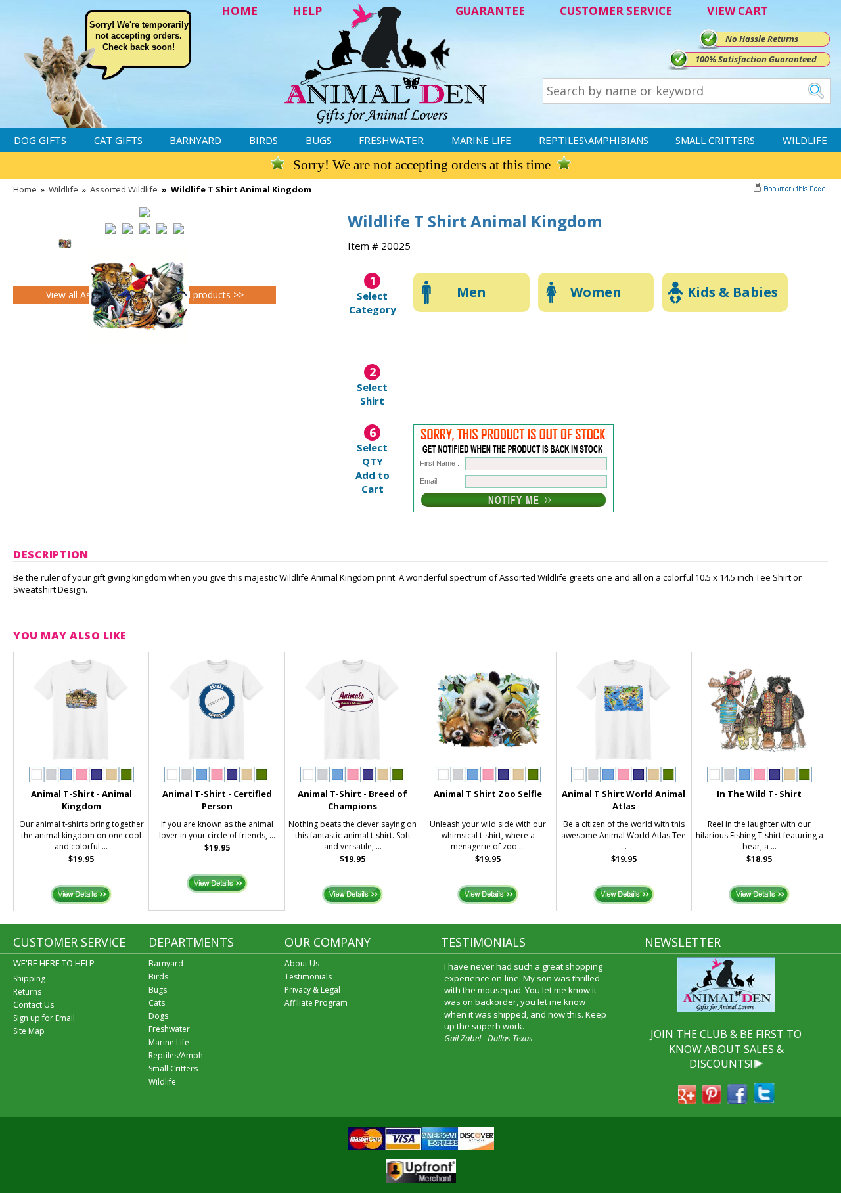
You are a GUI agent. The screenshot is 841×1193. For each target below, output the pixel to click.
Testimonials (308, 976)
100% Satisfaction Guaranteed (756, 59)
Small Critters (715, 139)
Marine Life (481, 139)
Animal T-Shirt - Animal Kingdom (81, 800)
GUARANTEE (490, 10)
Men (471, 292)
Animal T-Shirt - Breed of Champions (352, 800)
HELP (307, 10)
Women (596, 292)
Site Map (29, 1031)
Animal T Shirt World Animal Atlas (623, 800)
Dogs (158, 1016)
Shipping (29, 978)
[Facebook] (737, 1099)
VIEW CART (737, 10)
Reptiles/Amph (175, 1055)
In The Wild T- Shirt (759, 793)
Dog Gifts (40, 139)
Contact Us (33, 1004)
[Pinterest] (711, 1099)
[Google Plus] (687, 1099)
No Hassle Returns (761, 39)
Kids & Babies (732, 292)
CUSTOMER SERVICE (616, 10)
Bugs (319, 139)
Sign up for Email (44, 1018)
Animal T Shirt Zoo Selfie (488, 793)
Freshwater (391, 139)
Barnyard (195, 139)
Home (25, 189)
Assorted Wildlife (124, 189)
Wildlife (805, 139)
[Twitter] (764, 1099)
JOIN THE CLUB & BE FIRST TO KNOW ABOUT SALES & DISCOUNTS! (726, 1049)
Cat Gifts (118, 139)
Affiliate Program (316, 1002)
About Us (301, 963)
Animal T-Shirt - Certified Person (217, 800)
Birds (263, 139)
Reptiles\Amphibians (593, 139)
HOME (239, 10)
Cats (156, 1002)
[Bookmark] (791, 190)
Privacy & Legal (312, 989)
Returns (27, 991)
